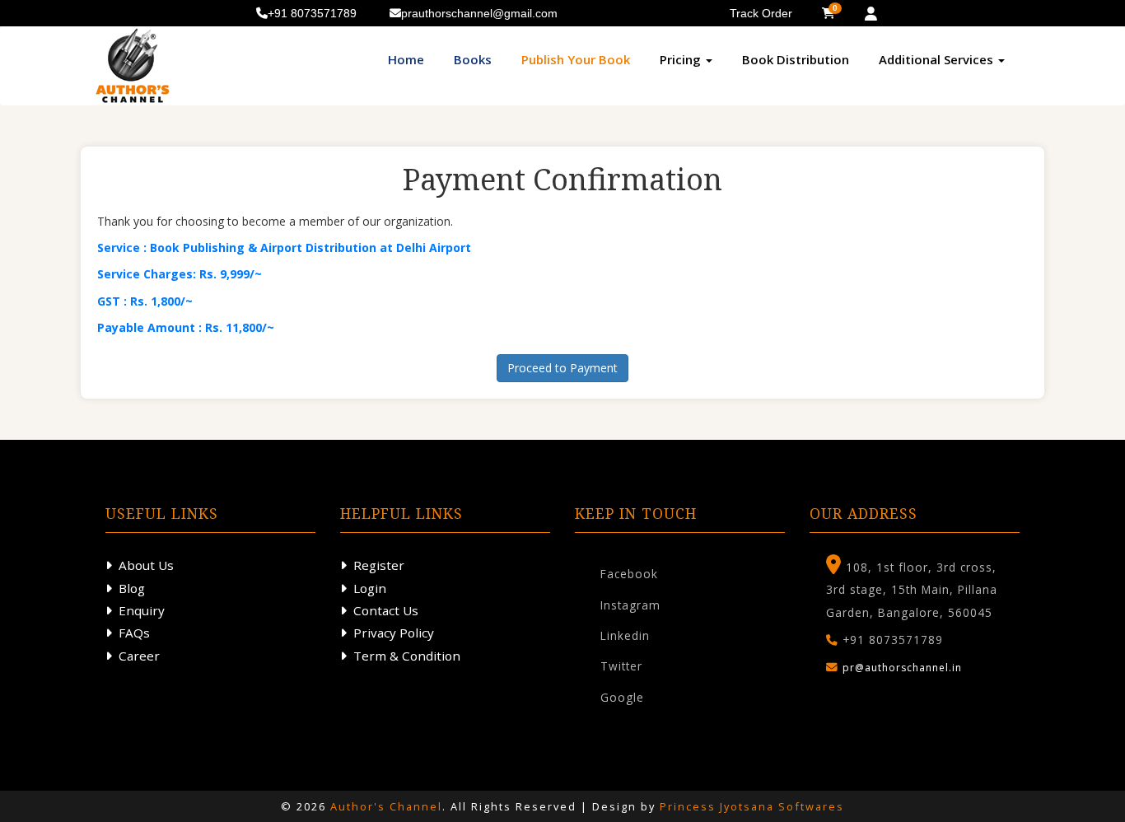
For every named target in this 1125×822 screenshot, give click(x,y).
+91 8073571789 (312, 13)
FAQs (134, 632)
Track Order (761, 13)
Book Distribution (795, 59)
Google (622, 697)
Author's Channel (386, 806)
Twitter (621, 666)
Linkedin (625, 635)
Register (378, 565)
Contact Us (385, 610)
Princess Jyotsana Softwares (752, 806)
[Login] (871, 14)
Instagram (630, 605)
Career (139, 655)
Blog (132, 588)
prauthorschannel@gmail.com (479, 13)
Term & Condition (406, 655)
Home (406, 59)
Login (369, 588)
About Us (146, 565)
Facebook (629, 573)
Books (473, 59)
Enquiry (142, 610)
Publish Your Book (575, 59)
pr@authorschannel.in (902, 668)
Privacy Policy (393, 632)
